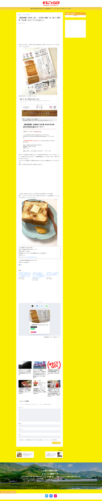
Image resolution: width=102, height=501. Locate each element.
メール (21, 429)
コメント (21, 407)
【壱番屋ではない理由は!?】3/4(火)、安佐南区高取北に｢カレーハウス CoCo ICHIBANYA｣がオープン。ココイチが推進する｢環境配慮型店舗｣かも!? (38, 275)
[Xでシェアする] (32, 306)
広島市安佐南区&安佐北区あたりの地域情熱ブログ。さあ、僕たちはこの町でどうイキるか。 (51, 8)
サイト (20, 434)
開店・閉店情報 (53, 337)
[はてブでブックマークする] (42, 306)
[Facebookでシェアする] (37, 306)
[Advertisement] (40, 34)
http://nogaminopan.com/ (31, 257)
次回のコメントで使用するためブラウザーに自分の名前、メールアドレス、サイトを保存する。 (39, 439)
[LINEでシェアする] (46, 306)
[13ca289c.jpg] (40, 222)
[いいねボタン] (19, 265)
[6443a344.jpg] (40, 128)
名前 (20, 423)
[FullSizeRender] (40, 71)
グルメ (59, 337)
